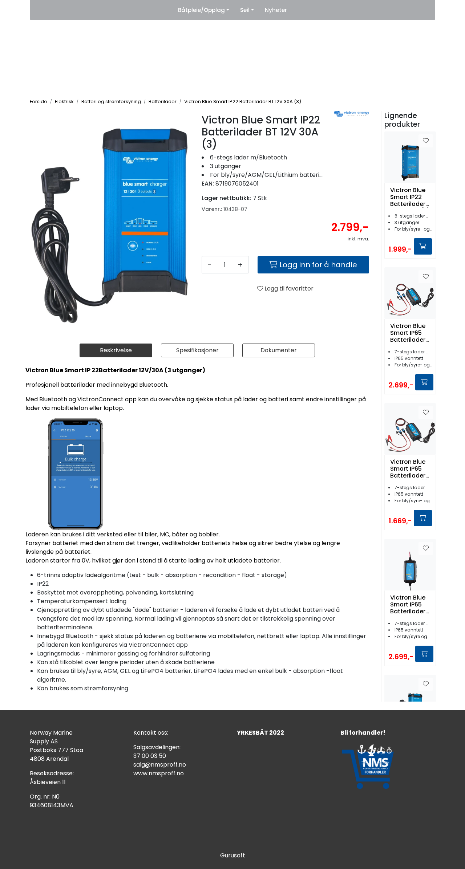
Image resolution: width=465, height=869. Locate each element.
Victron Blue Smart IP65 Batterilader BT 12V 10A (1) (409, 468)
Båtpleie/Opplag (201, 10)
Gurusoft (232, 855)
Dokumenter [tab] (278, 350)
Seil (245, 10)
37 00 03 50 (149, 756)
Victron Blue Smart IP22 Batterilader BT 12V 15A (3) (410, 197)
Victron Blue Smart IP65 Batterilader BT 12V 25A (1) (410, 604)
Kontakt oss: (150, 732)
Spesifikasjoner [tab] (197, 350)
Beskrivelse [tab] (116, 350)
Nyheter (276, 10)
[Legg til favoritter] (425, 140)
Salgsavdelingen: (157, 747)
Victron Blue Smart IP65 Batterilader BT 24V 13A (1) (407, 333)
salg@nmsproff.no (159, 764)
